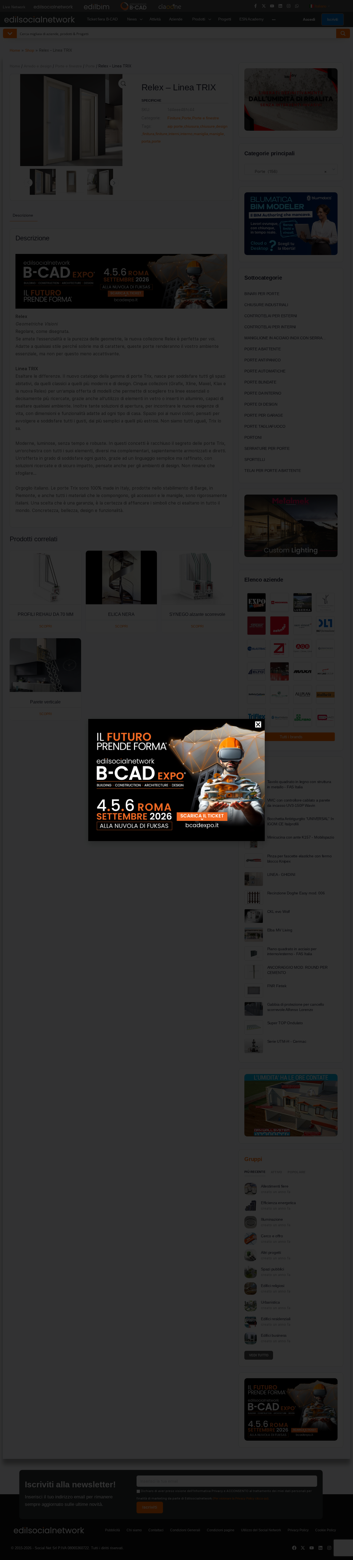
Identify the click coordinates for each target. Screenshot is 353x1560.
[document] (176, 780)
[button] (258, 724)
